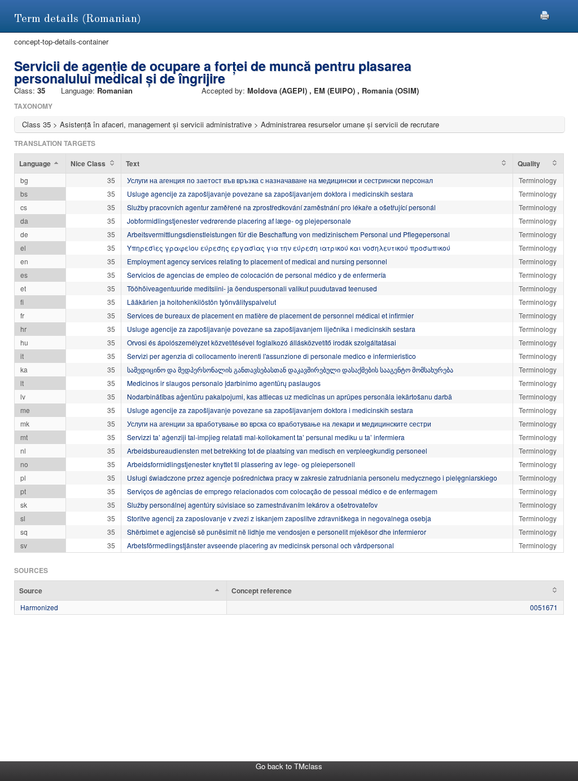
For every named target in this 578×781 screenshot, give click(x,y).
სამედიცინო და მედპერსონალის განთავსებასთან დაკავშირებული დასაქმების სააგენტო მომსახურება (290, 369)
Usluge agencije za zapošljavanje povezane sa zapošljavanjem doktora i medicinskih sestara (270, 193)
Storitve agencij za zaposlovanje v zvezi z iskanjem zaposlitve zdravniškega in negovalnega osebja (279, 518)
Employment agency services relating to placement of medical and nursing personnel (257, 261)
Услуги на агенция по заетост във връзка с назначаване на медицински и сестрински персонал (280, 180)
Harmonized (39, 607)
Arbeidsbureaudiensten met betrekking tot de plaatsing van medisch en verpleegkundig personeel (277, 450)
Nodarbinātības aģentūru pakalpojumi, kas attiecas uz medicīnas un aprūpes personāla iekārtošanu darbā (289, 396)
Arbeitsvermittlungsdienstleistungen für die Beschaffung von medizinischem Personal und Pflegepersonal (288, 234)
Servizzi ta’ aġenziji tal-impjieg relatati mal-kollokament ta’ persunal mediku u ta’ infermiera (266, 437)
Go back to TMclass (289, 766)
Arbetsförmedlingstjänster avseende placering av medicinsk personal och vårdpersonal (260, 545)
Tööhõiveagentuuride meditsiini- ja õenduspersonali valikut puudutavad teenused (252, 288)
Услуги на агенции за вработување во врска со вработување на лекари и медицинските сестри (279, 423)
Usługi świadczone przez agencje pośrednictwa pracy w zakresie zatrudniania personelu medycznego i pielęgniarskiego (312, 477)
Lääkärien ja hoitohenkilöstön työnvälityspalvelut (201, 302)
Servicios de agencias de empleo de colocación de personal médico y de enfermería (256, 274)
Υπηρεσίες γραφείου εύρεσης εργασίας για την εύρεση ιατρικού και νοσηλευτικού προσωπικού (288, 247)
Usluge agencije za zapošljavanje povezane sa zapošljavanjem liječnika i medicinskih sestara (271, 329)
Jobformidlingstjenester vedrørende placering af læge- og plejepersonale (239, 220)
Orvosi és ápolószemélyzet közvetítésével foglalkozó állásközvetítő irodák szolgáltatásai (261, 342)
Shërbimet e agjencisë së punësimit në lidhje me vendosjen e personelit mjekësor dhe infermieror (276, 531)
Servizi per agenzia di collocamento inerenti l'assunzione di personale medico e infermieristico (271, 356)
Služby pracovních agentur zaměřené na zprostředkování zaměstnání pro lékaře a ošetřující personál (281, 207)
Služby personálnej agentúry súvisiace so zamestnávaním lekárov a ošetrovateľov (252, 504)
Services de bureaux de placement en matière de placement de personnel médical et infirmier (270, 315)
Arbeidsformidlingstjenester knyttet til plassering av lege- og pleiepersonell (241, 464)
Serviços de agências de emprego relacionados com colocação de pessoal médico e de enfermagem (282, 491)
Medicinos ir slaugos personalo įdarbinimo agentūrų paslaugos (224, 383)
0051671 (544, 607)
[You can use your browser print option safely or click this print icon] (544, 13)
